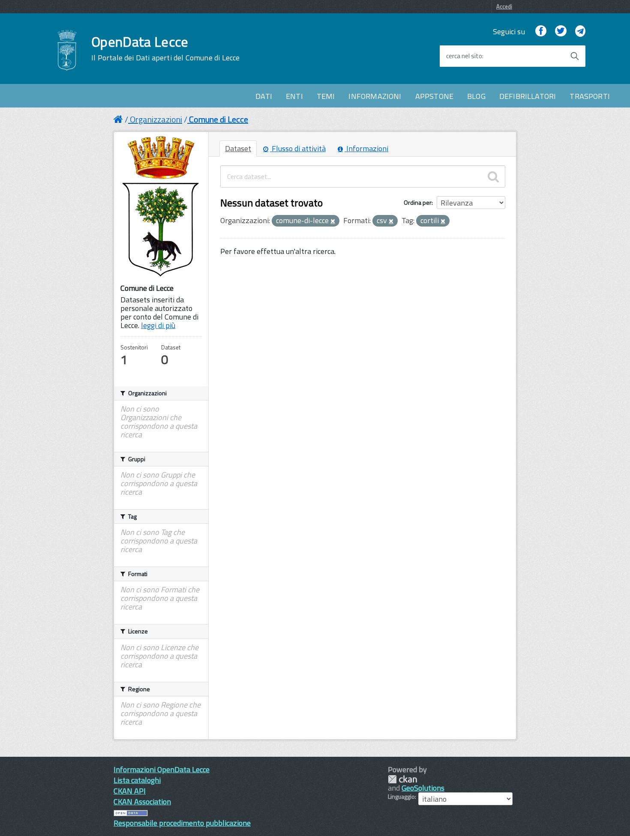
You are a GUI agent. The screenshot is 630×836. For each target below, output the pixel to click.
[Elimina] (332, 221)
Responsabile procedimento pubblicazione (182, 823)
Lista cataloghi (137, 780)
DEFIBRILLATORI (527, 96)
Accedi (504, 6)
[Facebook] (540, 31)
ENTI (294, 96)
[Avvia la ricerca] (574, 56)
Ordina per (418, 202)
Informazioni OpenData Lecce (162, 769)
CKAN (402, 779)
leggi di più (158, 325)
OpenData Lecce (165, 48)
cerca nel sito (464, 56)
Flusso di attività (298, 148)
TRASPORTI (590, 96)
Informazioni (366, 148)
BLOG (476, 96)
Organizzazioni (156, 119)
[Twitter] (560, 31)
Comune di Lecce (218, 119)
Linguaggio (401, 796)
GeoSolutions (423, 788)
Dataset (238, 148)
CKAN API (130, 791)
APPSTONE (434, 96)
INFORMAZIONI (374, 96)
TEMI (326, 96)
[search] (493, 176)
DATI (263, 96)
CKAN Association (142, 801)
